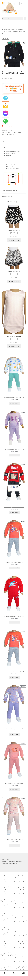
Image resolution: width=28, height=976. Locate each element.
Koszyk (22, 972)
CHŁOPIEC (9, 31)
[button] (24, 43)
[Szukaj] (25, 18)
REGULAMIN (5, 861)
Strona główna (7, 29)
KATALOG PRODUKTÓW (17, 29)
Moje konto (4, 973)
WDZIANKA (15, 31)
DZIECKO (4, 31)
